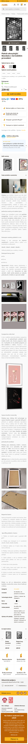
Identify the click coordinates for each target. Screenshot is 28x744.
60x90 (18, 73)
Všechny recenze (11, 137)
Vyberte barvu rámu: (8, 63)
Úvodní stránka (5, 14)
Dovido (23, 130)
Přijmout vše (14, 739)
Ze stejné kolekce (6, 629)
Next (24, 30)
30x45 (8, 73)
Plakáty (13, 14)
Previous (2, 638)
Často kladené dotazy (19, 709)
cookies (16, 725)
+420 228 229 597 (8, 685)
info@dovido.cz (22, 685)
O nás (15, 708)
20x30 (3, 73)
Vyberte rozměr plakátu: (9, 70)
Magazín (16, 711)
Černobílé (16, 589)
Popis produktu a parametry (9, 175)
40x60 (13, 73)
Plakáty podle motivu (22, 14)
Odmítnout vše (14, 734)
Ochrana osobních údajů (7, 711)
